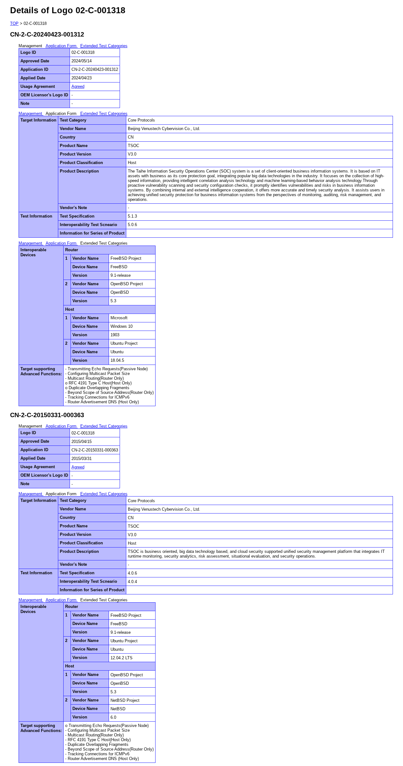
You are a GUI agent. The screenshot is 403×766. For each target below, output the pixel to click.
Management (31, 113)
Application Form (62, 45)
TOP (14, 23)
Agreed (77, 86)
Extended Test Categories (104, 45)
